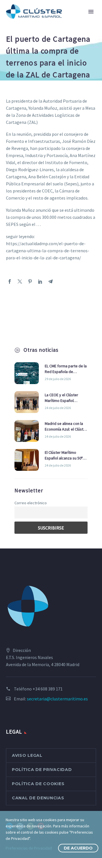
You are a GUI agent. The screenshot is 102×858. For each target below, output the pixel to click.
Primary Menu (91, 11)
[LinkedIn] (40, 281)
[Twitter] (20, 281)
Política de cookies (38, 783)
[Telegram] (50, 281)
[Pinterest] (30, 281)
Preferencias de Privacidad (29, 848)
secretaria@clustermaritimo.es (57, 699)
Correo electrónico (30, 502)
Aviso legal (27, 755)
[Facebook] (9, 281)
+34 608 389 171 (48, 689)
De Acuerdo (78, 848)
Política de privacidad (42, 769)
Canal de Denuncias (38, 797)
